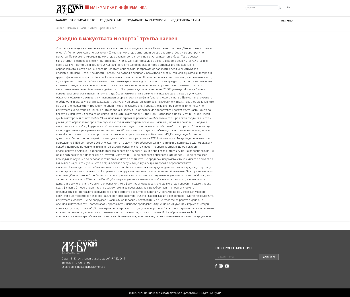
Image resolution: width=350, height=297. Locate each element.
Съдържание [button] (111, 20)
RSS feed (287, 20)
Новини (72, 28)
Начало (61, 20)
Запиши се (268, 257)
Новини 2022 (87, 28)
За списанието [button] (82, 20)
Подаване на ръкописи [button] (146, 20)
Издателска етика (185, 20)
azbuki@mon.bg (95, 266)
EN (288, 7)
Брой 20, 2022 (107, 28)
